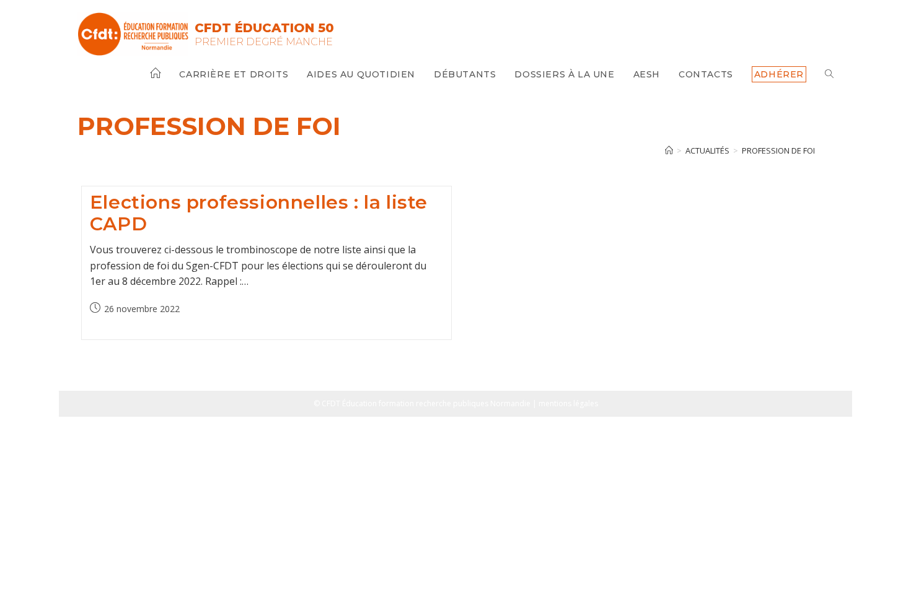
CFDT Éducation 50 (264, 27)
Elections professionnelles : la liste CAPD (259, 213)
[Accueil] (669, 150)
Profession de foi (778, 150)
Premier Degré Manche (264, 42)
